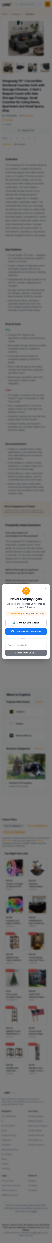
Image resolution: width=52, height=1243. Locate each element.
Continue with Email (24, 653)
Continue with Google (28, 622)
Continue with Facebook (28, 631)
